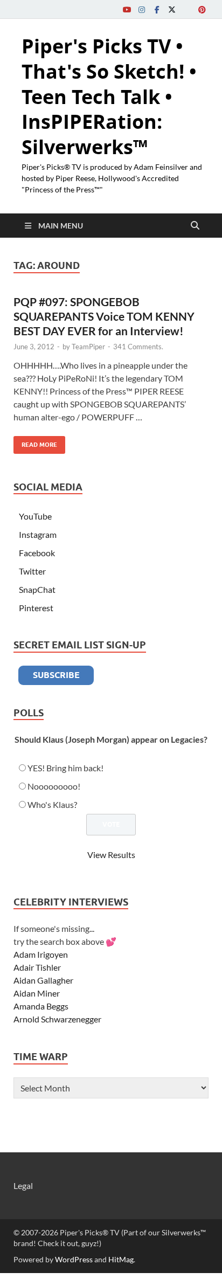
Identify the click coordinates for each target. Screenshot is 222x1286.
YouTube (35, 516)
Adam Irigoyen (40, 954)
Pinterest (36, 608)
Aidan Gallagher (43, 980)
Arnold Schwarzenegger (57, 1019)
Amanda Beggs (40, 1006)
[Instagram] (141, 9)
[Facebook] (156, 9)
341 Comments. (138, 346)
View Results (111, 854)
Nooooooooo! (53, 786)
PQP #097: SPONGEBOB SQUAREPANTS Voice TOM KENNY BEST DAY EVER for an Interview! (104, 316)
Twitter (32, 571)
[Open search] (195, 225)
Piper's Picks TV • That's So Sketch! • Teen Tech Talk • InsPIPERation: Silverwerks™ (109, 96)
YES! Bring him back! (65, 768)
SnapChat (37, 589)
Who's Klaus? (52, 804)
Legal (23, 1185)
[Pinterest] (202, 9)
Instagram (38, 534)
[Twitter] (171, 9)
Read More (35, 442)
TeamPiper (88, 346)
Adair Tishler (37, 967)
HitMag (121, 1259)
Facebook (37, 553)
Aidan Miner (36, 993)
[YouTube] (126, 9)
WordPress (74, 1259)
